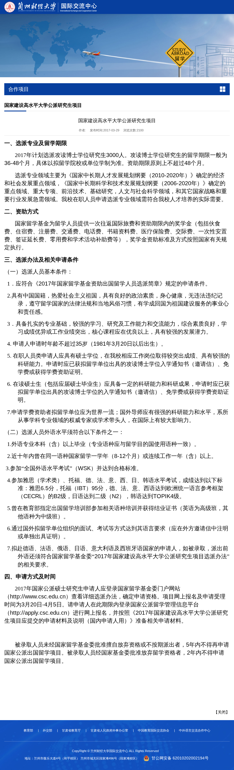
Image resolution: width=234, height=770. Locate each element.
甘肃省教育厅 (71, 730)
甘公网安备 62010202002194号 (179, 758)
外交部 (47, 730)
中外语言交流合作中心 (194, 730)
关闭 (222, 712)
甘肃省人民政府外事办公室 (109, 730)
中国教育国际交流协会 (153, 730)
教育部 (28, 730)
